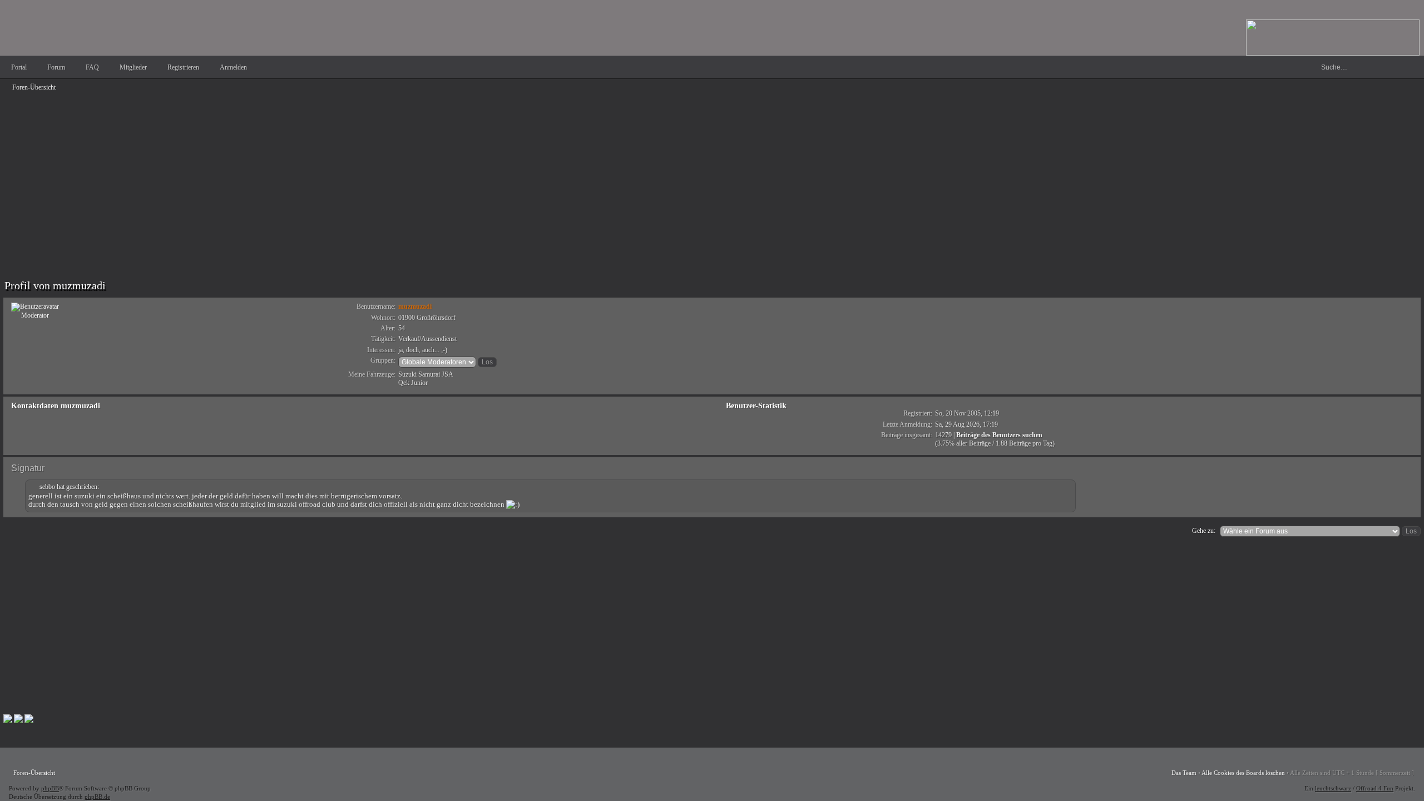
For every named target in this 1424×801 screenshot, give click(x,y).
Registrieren (183, 67)
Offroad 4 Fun (1374, 788)
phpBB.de (97, 796)
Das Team (1183, 772)
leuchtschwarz (1333, 788)
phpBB (50, 788)
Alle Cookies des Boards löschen (1243, 772)
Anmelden (233, 67)
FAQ (92, 67)
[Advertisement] (337, 173)
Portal (19, 67)
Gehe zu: (1203, 531)
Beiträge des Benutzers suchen (999, 435)
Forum (56, 67)
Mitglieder (133, 67)
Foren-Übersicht (34, 87)
